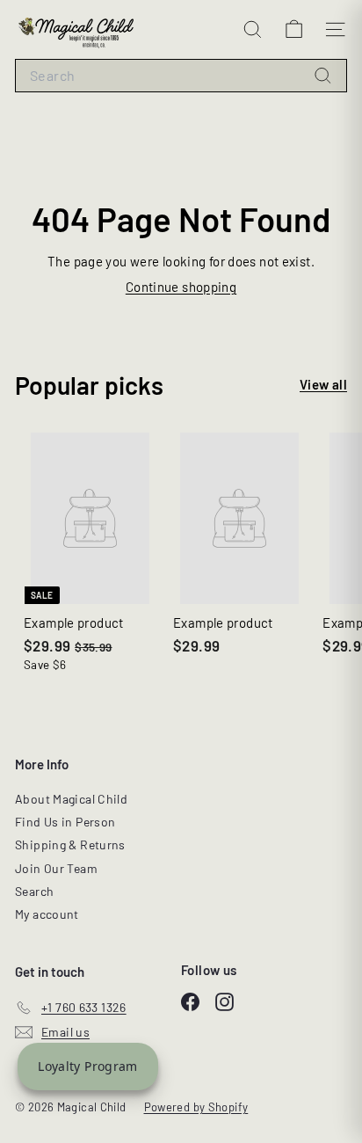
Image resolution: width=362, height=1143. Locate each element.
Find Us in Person (65, 821)
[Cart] (294, 29)
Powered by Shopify (196, 1107)
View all (323, 384)
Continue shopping (181, 287)
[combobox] (181, 76)
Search (34, 891)
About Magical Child (71, 798)
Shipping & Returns (70, 844)
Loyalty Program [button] (88, 1066)
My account (47, 913)
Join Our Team (56, 868)
